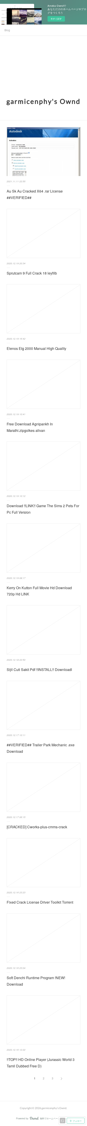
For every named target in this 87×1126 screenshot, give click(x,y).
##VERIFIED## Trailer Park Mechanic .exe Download (41, 748)
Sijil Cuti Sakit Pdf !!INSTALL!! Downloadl (39, 669)
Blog (7, 30)
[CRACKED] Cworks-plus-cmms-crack (37, 826)
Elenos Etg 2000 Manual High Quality (36, 348)
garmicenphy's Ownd (43, 101)
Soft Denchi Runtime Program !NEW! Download (36, 981)
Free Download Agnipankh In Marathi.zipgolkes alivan (30, 427)
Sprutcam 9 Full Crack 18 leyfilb (32, 273)
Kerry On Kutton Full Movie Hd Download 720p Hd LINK (39, 591)
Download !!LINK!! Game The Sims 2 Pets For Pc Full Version (43, 509)
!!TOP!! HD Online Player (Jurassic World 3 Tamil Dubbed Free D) (41, 1063)
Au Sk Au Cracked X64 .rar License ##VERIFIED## (35, 194)
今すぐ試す (56, 18)
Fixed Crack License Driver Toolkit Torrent (40, 902)
